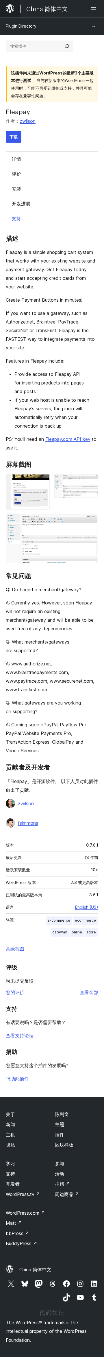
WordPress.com (25, 1213)
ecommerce (85, 920)
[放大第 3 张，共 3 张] (90, 522)
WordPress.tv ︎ (23, 1194)
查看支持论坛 (20, 1035)
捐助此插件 (17, 1079)
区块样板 (64, 1145)
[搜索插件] (67, 46)
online (77, 932)
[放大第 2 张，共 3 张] (90, 482)
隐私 (10, 1145)
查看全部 (89, 992)
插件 (59, 1135)
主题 (59, 1124)
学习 (10, 1163)
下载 (14, 136)
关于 (10, 1114)
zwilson (28, 121)
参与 (59, 1163)
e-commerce (58, 920)
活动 (59, 1174)
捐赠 (62, 1184)
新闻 (10, 1124)
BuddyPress (21, 1243)
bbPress (17, 1233)
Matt (14, 1223)
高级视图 (15, 949)
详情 (16, 159)
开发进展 (21, 203)
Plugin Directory (21, 26)
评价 (16, 174)
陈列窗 (62, 1114)
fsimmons (28, 823)
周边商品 (67, 1194)
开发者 (13, 1184)
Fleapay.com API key (67, 439)
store (91, 932)
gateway (59, 932)
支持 (16, 218)
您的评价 (15, 992)
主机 (10, 1135)
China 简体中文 (35, 1269)
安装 (16, 189)
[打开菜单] (95, 8)
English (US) (86, 907)
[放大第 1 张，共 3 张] (42, 482)
